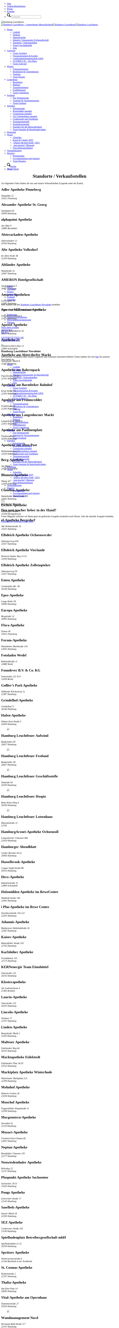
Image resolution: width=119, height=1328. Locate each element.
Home (10, 286)
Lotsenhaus (12, 294)
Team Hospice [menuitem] (19, 496)
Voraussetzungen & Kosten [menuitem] (25, 390)
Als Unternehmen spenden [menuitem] (25, 451)
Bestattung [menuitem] (17, 417)
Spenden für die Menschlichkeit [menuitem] (27, 461)
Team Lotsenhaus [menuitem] (21, 427)
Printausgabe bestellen (11, 521)
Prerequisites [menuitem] (18, 490)
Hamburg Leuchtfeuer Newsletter (36, 304)
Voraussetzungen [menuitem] (20, 404)
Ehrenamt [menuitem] (11, 467)
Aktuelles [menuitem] (17, 472)
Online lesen (28, 521)
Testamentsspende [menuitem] (21, 456)
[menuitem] (62, 38)
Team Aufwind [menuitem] (20, 398)
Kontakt (10, 11)
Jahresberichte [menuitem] (19, 372)
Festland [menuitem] (11, 430)
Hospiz (10, 291)
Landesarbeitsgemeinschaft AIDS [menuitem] (28, 393)
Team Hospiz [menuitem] (19, 411)
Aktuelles (11, 299)
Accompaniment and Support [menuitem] (26, 493)
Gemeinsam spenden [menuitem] (22, 448)
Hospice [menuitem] (11, 488)
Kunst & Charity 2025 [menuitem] (23, 475)
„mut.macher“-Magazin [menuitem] (23, 480)
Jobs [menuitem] (15, 383)
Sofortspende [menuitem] (19, 443)
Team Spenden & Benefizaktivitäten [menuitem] (29, 464)
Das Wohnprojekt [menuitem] (21, 433)
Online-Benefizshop (16, 6)
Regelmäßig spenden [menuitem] (22, 446)
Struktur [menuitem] (16, 369)
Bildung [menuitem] (16, 419)
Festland (11, 297)
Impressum (12, 314)
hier (97, 357)
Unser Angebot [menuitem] (20, 388)
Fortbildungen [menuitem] (19, 425)
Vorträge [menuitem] (17, 409)
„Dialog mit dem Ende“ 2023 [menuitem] (26, 477)
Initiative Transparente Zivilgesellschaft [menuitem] (31, 375)
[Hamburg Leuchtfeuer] (75, 24)
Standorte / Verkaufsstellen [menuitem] (25, 377)
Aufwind (11, 289)
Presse (10, 9)
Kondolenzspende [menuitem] (21, 459)
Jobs (9, 3)
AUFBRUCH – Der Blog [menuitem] (25, 396)
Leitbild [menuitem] (16, 367)
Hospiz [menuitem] (10, 401)
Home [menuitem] (10, 364)
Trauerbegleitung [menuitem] (20, 422)
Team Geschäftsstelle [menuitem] (22, 380)
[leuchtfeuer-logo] (27, 24)
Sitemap (10, 322)
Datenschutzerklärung (17, 317)
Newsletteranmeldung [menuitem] (23, 482)
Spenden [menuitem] (11, 440)
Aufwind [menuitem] (11, 385)
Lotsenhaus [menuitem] (12, 414)
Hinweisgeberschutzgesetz (19, 320)
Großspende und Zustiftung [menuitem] (25, 454)
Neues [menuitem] (10, 469)
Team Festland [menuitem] (19, 438)
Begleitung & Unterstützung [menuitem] (26, 406)
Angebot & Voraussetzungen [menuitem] (26, 435)
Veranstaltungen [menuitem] (14, 485)
